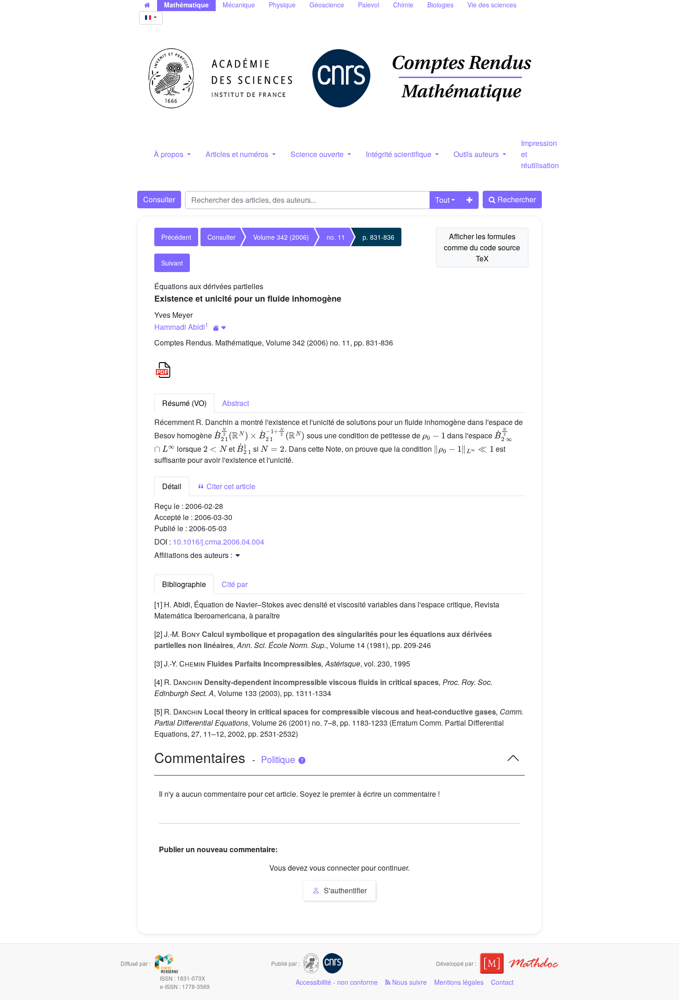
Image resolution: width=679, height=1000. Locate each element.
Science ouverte (318, 154)
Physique (282, 4)
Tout (442, 199)
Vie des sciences (491, 4)
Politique (279, 759)
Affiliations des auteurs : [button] (194, 555)
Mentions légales (459, 982)
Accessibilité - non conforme (337, 982)
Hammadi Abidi (179, 326)
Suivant (172, 262)
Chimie (403, 4)
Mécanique (239, 4)
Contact (502, 982)
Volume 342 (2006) (281, 237)
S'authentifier (344, 890)
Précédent (176, 237)
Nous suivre (408, 982)
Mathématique (186, 4)
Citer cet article (230, 486)
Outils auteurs (477, 154)
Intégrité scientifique (399, 154)
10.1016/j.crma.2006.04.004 (218, 541)
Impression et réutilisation (540, 154)
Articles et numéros (238, 154)
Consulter (159, 199)
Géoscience (326, 4)
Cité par (235, 584)
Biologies (440, 4)
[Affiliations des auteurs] (219, 328)
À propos (169, 154)
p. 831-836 (378, 237)
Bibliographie (184, 584)
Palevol (368, 4)
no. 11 (336, 237)
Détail (172, 486)
